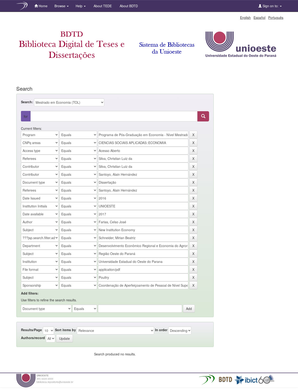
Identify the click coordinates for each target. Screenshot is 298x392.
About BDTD (128, 5)
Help (79, 5)
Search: (27, 102)
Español (259, 17)
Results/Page (31, 329)
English (245, 17)
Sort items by (65, 329)
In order (161, 329)
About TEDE (102, 5)
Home (42, 5)
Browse (60, 5)
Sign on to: (270, 5)
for (26, 116)
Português (275, 17)
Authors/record (33, 337)
